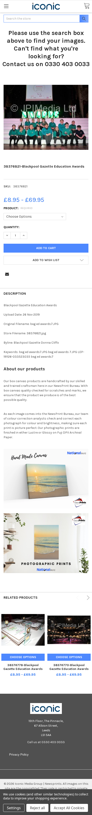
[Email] (7, 274)
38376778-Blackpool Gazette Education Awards (23, 667)
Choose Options (23, 657)
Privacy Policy (19, 754)
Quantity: (11, 227)
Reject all (37, 807)
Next (87, 597)
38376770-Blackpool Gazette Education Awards (69, 667)
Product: (18, 208)
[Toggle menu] (6, 6)
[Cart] (86, 6)
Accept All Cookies (69, 807)
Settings (14, 807)
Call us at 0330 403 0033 (46, 742)
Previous (78, 597)
